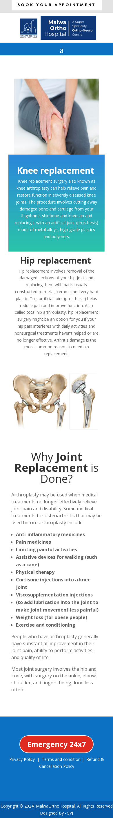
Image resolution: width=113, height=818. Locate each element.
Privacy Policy (22, 759)
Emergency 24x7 (56, 744)
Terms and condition (61, 759)
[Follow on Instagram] (66, 790)
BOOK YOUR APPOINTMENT (56, 5)
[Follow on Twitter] (46, 790)
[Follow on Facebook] (27, 790)
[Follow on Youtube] (86, 790)
